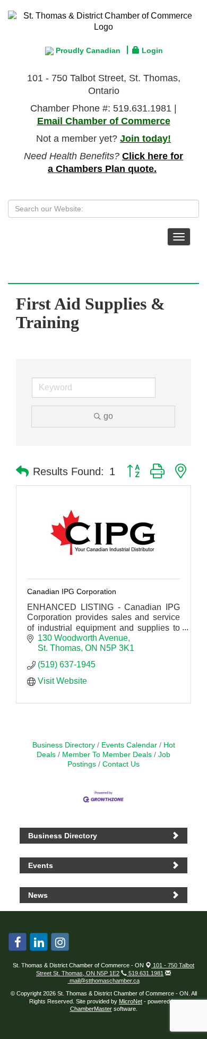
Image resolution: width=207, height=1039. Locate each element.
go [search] (108, 415)
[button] (22, 471)
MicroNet (130, 1001)
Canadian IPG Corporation (71, 591)
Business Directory (63, 745)
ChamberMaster (91, 1009)
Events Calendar (129, 745)
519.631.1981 (145, 973)
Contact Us (121, 764)
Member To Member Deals (107, 755)
